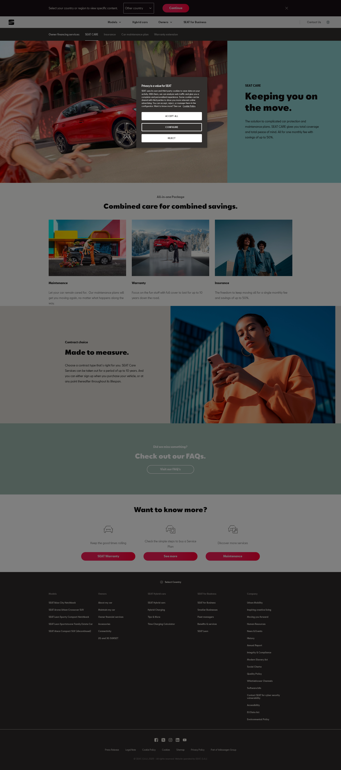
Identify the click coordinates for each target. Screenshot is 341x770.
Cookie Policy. (189, 106)
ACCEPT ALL (171, 116)
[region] (171, 112)
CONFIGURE (171, 127)
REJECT (171, 138)
